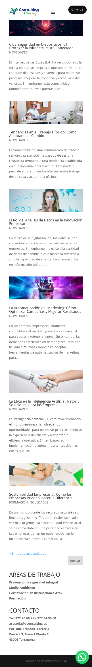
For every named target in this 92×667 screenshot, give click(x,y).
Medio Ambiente (22, 587)
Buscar (75, 561)
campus (77, 9)
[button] (82, 657)
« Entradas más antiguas (27, 553)
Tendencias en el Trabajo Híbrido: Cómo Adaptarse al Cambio (43, 134)
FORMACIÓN (18, 502)
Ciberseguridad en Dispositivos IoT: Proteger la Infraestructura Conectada (41, 46)
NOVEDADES (18, 52)
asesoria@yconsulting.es (28, 623)
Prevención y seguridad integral (33, 582)
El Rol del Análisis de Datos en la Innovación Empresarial (45, 222)
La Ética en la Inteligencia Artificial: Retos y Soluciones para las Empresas (44, 403)
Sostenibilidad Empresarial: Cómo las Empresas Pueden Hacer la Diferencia (41, 496)
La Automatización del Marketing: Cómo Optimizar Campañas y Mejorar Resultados (45, 309)
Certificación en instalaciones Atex (35, 593)
